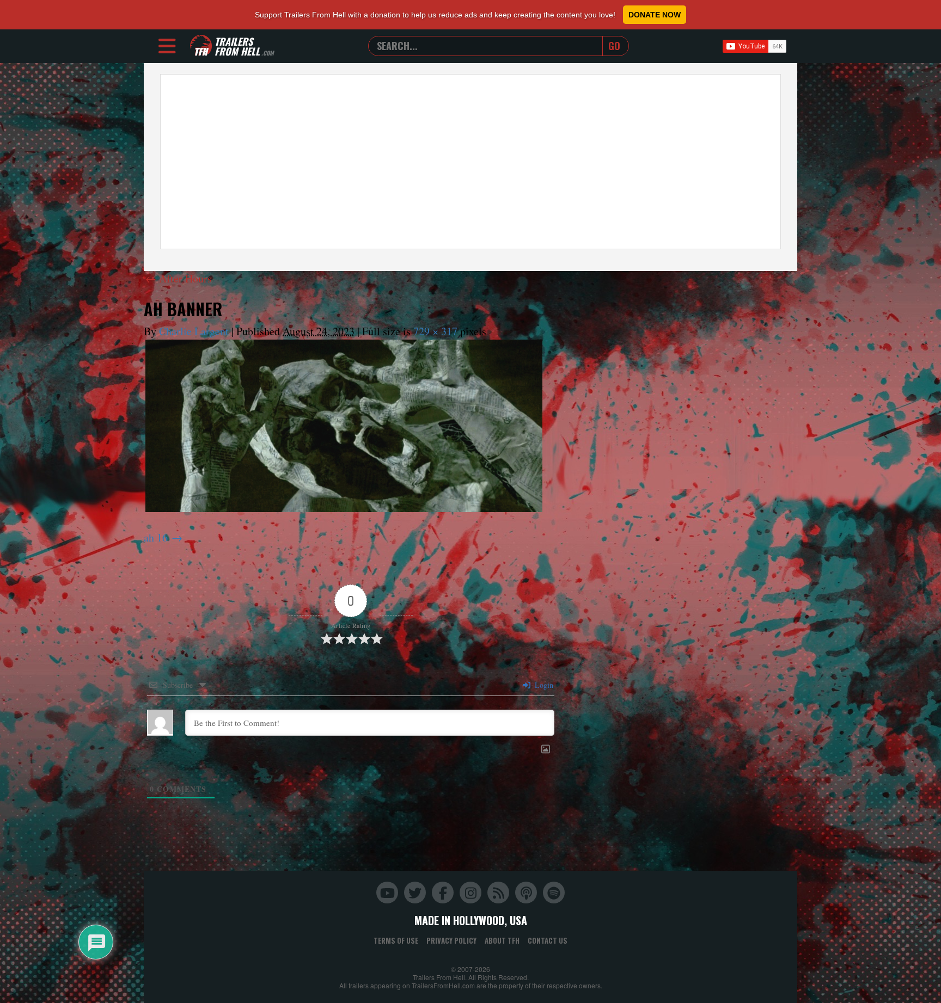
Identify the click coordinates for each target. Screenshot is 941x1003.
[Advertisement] (470, 161)
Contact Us (547, 940)
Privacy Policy (451, 940)
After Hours (178, 278)
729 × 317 (435, 331)
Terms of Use (396, 940)
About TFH (502, 940)
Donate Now (654, 14)
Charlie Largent (194, 331)
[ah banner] (344, 426)
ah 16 (156, 537)
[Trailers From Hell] (201, 46)
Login (543, 685)
